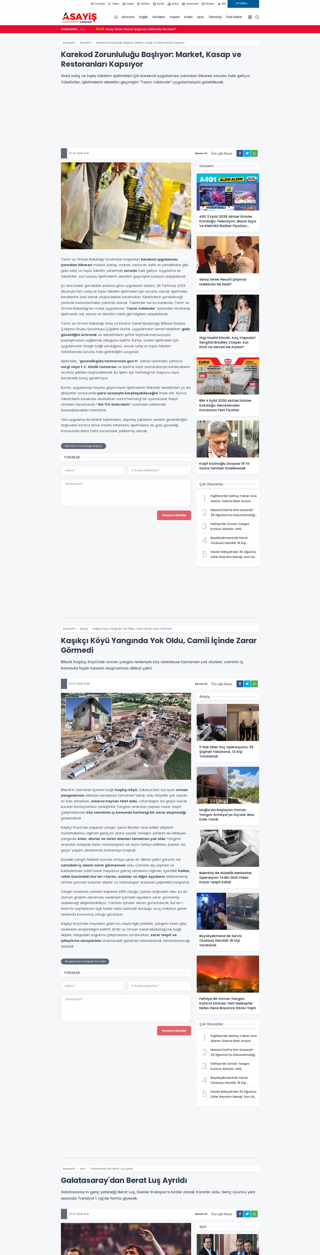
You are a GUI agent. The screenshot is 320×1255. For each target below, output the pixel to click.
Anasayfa (69, 42)
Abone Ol (201, 153)
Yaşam (174, 17)
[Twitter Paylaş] (247, 153)
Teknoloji (214, 17)
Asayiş (84, 629)
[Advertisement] (160, 122)
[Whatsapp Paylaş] (254, 153)
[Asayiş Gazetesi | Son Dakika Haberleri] (79, 17)
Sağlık (143, 17)
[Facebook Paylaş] (239, 153)
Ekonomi (128, 17)
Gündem (158, 17)
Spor (200, 17)
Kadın (188, 17)
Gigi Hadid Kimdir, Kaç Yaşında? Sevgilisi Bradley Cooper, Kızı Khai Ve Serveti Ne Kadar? (166, 29)
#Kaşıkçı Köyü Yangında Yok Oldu (85, 961)
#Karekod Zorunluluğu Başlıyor (83, 446)
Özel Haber (234, 17)
